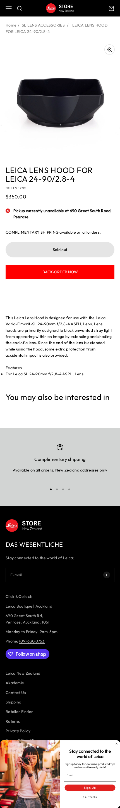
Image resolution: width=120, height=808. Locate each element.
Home (11, 25)
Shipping (13, 702)
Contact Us (16, 692)
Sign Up (90, 788)
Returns (13, 721)
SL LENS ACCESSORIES (43, 25)
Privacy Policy (18, 730)
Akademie (15, 682)
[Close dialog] (116, 743)
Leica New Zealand (23, 673)
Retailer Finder (19, 711)
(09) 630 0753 (32, 641)
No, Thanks (90, 797)
